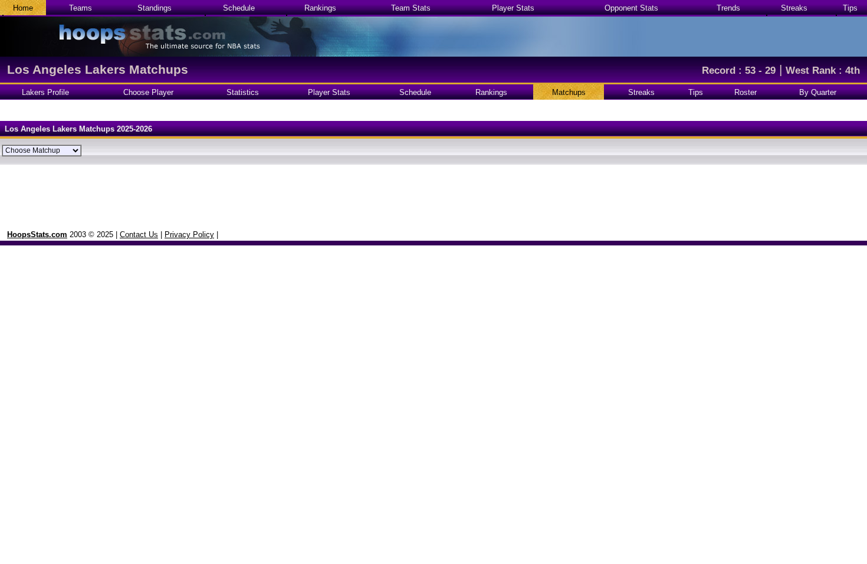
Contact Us (139, 234)
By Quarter (817, 92)
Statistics (242, 92)
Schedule (239, 8)
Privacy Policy (189, 234)
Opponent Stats (631, 8)
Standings (154, 8)
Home (23, 8)
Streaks (794, 8)
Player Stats (513, 8)
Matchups (569, 92)
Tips (850, 8)
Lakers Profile (45, 92)
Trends (728, 8)
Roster (745, 92)
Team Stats (411, 8)
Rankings (320, 8)
